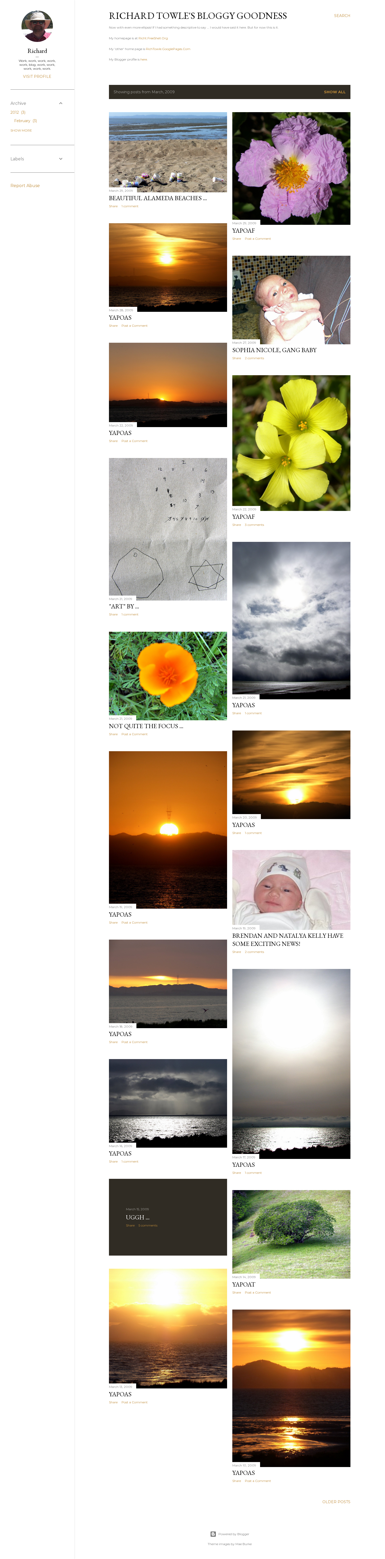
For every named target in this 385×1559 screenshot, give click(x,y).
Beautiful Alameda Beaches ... (158, 198)
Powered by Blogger (233, 1534)
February (25, 120)
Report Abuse (25, 185)
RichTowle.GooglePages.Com (168, 49)
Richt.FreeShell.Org (153, 38)
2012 (17, 112)
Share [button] (113, 206)
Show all (335, 92)
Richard (37, 51)
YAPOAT (243, 1284)
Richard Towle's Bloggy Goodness (198, 15)
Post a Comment (258, 239)
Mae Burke (243, 1544)
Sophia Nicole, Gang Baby (274, 350)
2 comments (254, 358)
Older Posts (336, 1502)
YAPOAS (120, 317)
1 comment (130, 206)
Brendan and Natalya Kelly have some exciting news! (287, 939)
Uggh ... (138, 1217)
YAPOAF (243, 230)
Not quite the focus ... (146, 726)
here (143, 59)
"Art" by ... (124, 606)
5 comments (148, 1225)
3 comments (254, 525)
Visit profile (37, 76)
